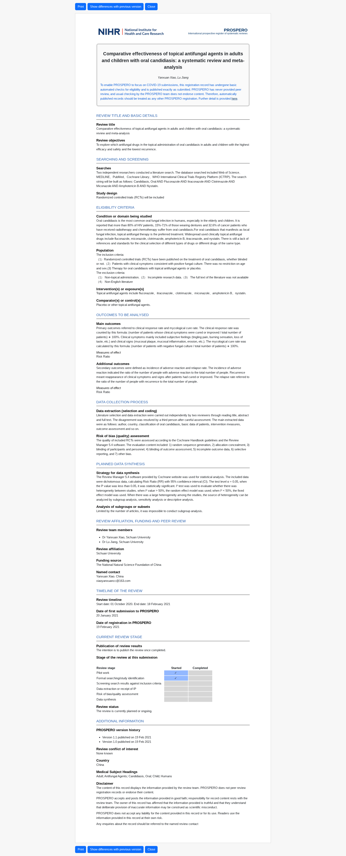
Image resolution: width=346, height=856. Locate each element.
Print (81, 6)
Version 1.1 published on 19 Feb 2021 (126, 737)
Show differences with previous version (115, 6)
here (234, 98)
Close (151, 6)
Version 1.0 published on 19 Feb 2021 (126, 741)
